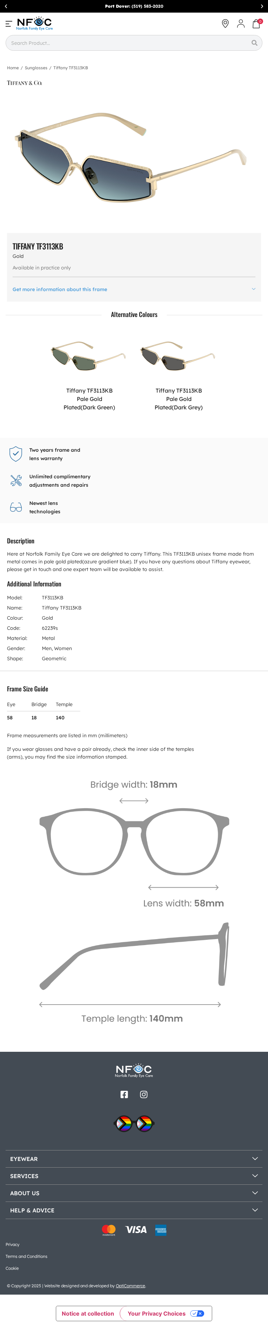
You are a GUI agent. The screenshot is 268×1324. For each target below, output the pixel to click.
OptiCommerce (130, 1285)
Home (13, 67)
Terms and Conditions (26, 1256)
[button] (5, 6)
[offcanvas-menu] (9, 23)
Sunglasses (36, 67)
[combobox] (126, 42)
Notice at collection (88, 1313)
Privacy (13, 1244)
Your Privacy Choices (157, 1313)
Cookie (12, 1268)
